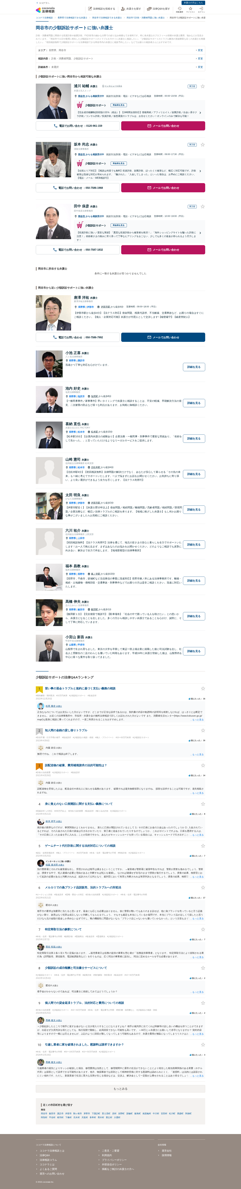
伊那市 (90, 307)
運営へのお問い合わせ (52, 1173)
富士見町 (106, 1113)
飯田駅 (95, 609)
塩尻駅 (95, 396)
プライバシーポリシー (114, 1159)
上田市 (81, 538)
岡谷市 (82, 96)
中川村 (156, 1113)
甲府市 (81, 644)
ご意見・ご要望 (110, 1150)
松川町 (172, 1113)
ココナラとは (47, 1164)
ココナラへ (44, 3)
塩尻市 (81, 396)
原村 (114, 1113)
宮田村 (164, 1113)
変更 (200, 50)
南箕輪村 (147, 1113)
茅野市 (87, 1113)
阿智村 (44, 1117)
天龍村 (85, 1117)
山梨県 (72, 644)
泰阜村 (93, 1117)
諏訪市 (81, 360)
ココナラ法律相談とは (52, 1150)
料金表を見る (119, 105)
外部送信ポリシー (112, 1164)
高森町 (180, 1113)
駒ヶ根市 (77, 1113)
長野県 (81, 307)
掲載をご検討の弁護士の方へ (118, 1169)
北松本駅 (96, 467)
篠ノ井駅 (96, 573)
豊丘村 (109, 1117)
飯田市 (81, 609)
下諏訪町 (96, 1113)
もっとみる (120, 1088)
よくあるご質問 (48, 1169)
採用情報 (166, 1155)
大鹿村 (117, 1117)
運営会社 (166, 1150)
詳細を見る (194, 366)
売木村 (76, 1117)
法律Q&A (45, 1155)
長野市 (81, 574)
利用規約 (107, 1155)
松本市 (81, 432)
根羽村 (60, 1117)
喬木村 (101, 1117)
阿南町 (188, 1113)
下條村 (68, 1117)
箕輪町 (129, 1113)
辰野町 (121, 1113)
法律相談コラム (48, 1159)
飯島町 (137, 1113)
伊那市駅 (106, 306)
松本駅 (95, 431)
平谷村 (52, 1117)
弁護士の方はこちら (193, 2)
